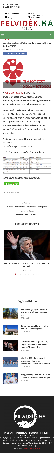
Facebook (23, 435)
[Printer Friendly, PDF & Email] (11, 183)
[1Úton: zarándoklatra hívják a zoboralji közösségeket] (10, 330)
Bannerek (33, 432)
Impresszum (21, 432)
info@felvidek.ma (32, 448)
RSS (32, 435)
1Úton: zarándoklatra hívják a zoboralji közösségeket (34, 327)
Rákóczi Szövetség (14, 93)
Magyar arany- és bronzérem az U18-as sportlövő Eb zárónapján (35, 376)
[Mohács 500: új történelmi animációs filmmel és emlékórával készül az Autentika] (10, 362)
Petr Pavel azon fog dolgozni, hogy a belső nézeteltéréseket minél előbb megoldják (34, 344)
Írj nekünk (8, 432)
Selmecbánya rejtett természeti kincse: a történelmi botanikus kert (35, 312)
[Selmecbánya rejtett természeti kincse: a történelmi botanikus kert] (10, 313)
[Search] (51, 35)
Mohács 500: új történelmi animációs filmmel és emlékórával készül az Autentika (35, 361)
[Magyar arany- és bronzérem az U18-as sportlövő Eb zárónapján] (10, 378)
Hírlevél (44, 432)
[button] (6, 253)
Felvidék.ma (7, 49)
